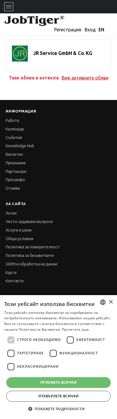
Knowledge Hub (20, 146)
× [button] (110, 302)
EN (101, 29)
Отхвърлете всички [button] (58, 396)
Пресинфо (15, 179)
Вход (90, 29)
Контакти (15, 281)
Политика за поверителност (33, 247)
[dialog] (58, 357)
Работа (12, 120)
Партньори (16, 171)
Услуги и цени (19, 230)
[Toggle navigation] (8, 6)
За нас (11, 213)
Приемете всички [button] (58, 382)
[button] (58, 408)
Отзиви (13, 188)
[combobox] (103, 302)
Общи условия (19, 238)
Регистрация (67, 29)
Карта (11, 272)
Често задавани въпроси (29, 221)
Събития (14, 137)
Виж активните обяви (85, 77)
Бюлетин (14, 154)
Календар (15, 129)
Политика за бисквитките (30, 255)
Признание (16, 163)
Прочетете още (75, 329)
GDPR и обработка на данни (31, 264)
